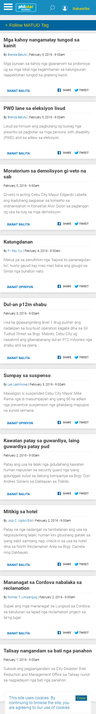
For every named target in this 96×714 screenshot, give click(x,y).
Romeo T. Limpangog (22, 597)
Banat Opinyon (20, 287)
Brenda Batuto (17, 54)
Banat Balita (18, 91)
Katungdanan (18, 242)
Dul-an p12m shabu (25, 304)
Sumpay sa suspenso (27, 375)
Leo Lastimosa (17, 384)
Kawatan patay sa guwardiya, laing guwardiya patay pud (41, 443)
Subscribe (81, 9)
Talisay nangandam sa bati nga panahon (48, 651)
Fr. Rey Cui (15, 251)
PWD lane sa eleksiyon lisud (34, 108)
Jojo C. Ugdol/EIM (20, 520)
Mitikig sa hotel (20, 512)
